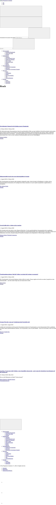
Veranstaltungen (6, 65)
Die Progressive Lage (10, 58)
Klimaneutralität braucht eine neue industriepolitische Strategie (14, 176)
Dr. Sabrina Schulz (4, 186)
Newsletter (7, 81)
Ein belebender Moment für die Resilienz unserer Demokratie (14, 126)
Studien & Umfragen (9, 59)
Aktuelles (7, 57)
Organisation (8, 73)
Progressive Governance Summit (12, 69)
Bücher (7, 63)
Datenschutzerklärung (7, 470)
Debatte (1, 138)
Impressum (7, 83)
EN (3, 4)
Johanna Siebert (3, 235)
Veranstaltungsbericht (4, 380)
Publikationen (6, 55)
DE (3, 2)
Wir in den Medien (9, 75)
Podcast (7, 64)
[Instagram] (13, 503)
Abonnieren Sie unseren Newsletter (7, 37)
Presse (6, 80)
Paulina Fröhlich (3, 137)
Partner (7, 74)
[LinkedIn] (13, 482)
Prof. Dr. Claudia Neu (4, 331)
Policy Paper (8, 60)
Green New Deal (9, 53)
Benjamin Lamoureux (12, 235)
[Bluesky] (13, 492)
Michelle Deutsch (11, 379)
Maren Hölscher (3, 379)
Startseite (5, 468)
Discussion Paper (9, 62)
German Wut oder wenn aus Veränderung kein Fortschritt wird (15, 322)
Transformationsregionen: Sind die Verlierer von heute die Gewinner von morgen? (19, 274)
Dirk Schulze (3, 282)
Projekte (7, 54)
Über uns (5, 70)
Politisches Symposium (10, 67)
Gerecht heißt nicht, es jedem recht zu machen (10, 225)
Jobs (6, 76)
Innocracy (7, 68)
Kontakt (4, 79)
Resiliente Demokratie (10, 52)
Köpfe (6, 71)
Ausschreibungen (9, 78)
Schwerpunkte (6, 51)
